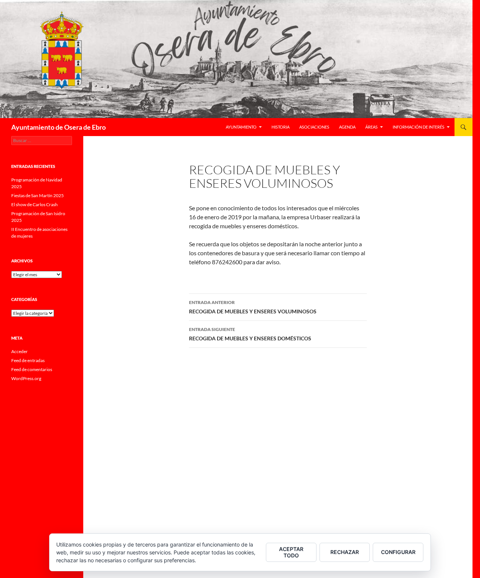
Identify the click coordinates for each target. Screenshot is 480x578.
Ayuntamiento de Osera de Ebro (58, 127)
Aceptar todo (291, 552)
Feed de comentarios (31, 369)
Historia (281, 126)
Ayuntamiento (241, 126)
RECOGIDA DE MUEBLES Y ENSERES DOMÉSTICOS (250, 333)
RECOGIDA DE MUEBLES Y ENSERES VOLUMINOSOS (252, 306)
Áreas (371, 126)
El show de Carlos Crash (34, 204)
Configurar (398, 552)
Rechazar (344, 552)
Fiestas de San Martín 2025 (37, 195)
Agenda (347, 126)
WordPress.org (26, 378)
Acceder (19, 351)
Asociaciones (314, 126)
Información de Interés (418, 126)
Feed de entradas (28, 360)
